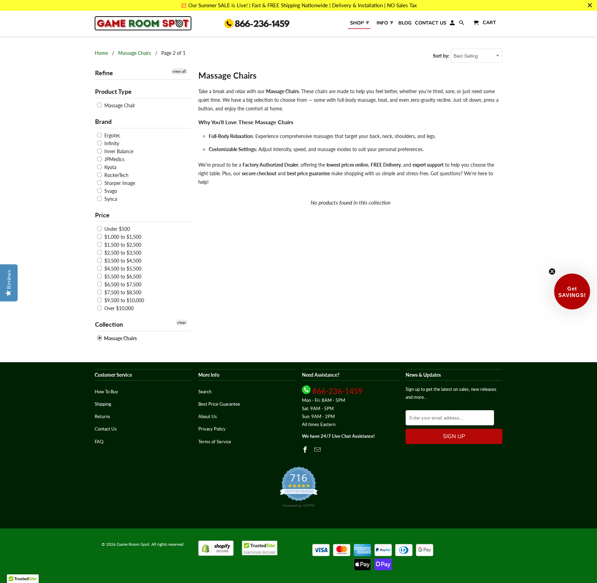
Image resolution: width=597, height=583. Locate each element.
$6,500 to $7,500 (122, 284)
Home (101, 53)
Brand (103, 121)
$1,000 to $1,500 (122, 237)
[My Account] (453, 24)
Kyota (109, 167)
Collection (109, 324)
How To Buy (106, 391)
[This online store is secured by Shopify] (216, 554)
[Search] (462, 24)
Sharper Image (119, 183)
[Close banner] (590, 5)
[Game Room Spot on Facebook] (306, 449)
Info (385, 22)
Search (204, 391)
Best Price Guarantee (219, 404)
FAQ (99, 441)
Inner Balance (118, 151)
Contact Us (430, 23)
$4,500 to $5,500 (122, 268)
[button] (572, 291)
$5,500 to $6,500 (122, 276)
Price (102, 215)
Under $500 (116, 229)
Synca (110, 199)
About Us (207, 416)
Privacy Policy (212, 429)
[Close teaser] (552, 271)
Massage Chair (119, 105)
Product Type (113, 91)
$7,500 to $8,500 (122, 292)
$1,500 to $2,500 (122, 245)
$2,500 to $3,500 (122, 253)
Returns (102, 416)
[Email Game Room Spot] (318, 449)
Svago (110, 191)
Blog (404, 23)
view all (179, 71)
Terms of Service (214, 441)
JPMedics (113, 159)
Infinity (111, 143)
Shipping (103, 404)
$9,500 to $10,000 (123, 300)
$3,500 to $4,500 (122, 261)
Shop (359, 22)
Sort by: (442, 56)
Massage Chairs (134, 53)
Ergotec (112, 135)
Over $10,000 (118, 308)
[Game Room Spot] (143, 23)
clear (181, 322)
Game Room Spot (133, 544)
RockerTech (116, 175)
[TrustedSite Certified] (259, 548)
